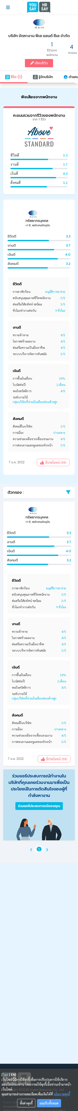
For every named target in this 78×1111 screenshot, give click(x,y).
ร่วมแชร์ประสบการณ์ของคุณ (39, 805)
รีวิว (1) (16, 76)
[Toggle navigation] (8, 7)
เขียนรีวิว (41, 63)
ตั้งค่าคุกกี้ (26, 1103)
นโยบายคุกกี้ (62, 1094)
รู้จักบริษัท (45, 76)
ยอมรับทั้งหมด (49, 1103)
